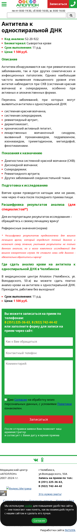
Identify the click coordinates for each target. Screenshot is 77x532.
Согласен (39, 520)
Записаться (39, 419)
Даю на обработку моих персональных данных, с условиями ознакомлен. (38, 404)
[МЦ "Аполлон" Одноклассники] (42, 460)
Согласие (20, 400)
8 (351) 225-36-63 (17, 322)
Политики (64, 404)
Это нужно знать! (49, 494)
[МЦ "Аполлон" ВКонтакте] (35, 460)
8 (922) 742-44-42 (44, 322)
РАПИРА (70, 530)
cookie (28, 505)
